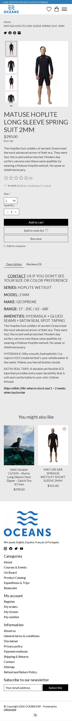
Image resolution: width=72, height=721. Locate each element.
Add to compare (16, 246)
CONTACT (17, 276)
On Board (10, 572)
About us (10, 630)
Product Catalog (15, 577)
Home (7, 22)
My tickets (11, 612)
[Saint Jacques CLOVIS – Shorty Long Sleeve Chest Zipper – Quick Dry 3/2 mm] (19, 445)
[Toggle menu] (64, 9)
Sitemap (9, 667)
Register (9, 601)
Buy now (36, 238)
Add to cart (36, 222)
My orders (11, 606)
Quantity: (9, 205)
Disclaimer (11, 641)
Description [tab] (14, 264)
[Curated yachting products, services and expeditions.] (11, 9)
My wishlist (11, 617)
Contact (9, 661)
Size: (7, 193)
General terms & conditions (22, 636)
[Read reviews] (16, 178)
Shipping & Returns (16, 656)
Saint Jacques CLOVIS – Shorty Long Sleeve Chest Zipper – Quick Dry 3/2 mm (18, 477)
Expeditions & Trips (17, 583)
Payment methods (16, 651)
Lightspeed (10, 709)
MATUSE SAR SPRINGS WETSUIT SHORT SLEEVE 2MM (53, 475)
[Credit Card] (35, 715)
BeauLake (10, 588)
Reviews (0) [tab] (33, 264)
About (8, 562)
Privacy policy (13, 646)
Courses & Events (15, 567)
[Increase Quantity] (15, 211)
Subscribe (55, 687)
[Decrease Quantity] (7, 211)
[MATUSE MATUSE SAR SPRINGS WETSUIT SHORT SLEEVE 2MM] (53, 445)
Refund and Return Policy (20, 672)
